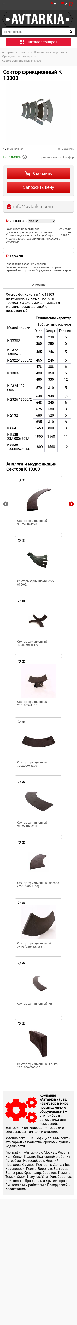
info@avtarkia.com (33, 206)
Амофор (68, 157)
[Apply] (71, 31)
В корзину (42, 173)
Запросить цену (38, 187)
